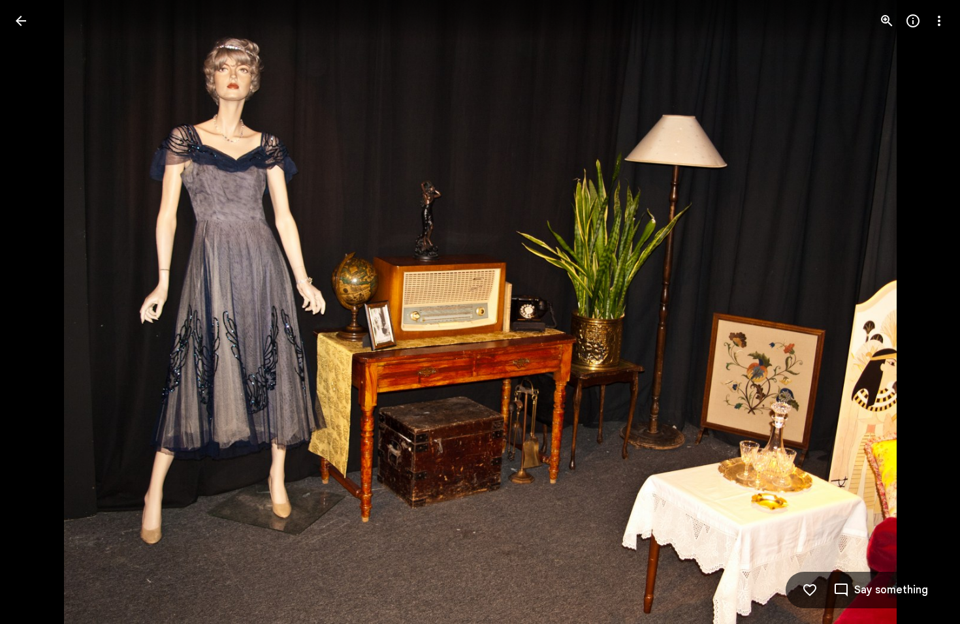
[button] (36, 312)
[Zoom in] (887, 21)
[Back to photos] (21, 21)
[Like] (810, 590)
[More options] (939, 21)
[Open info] (913, 21)
